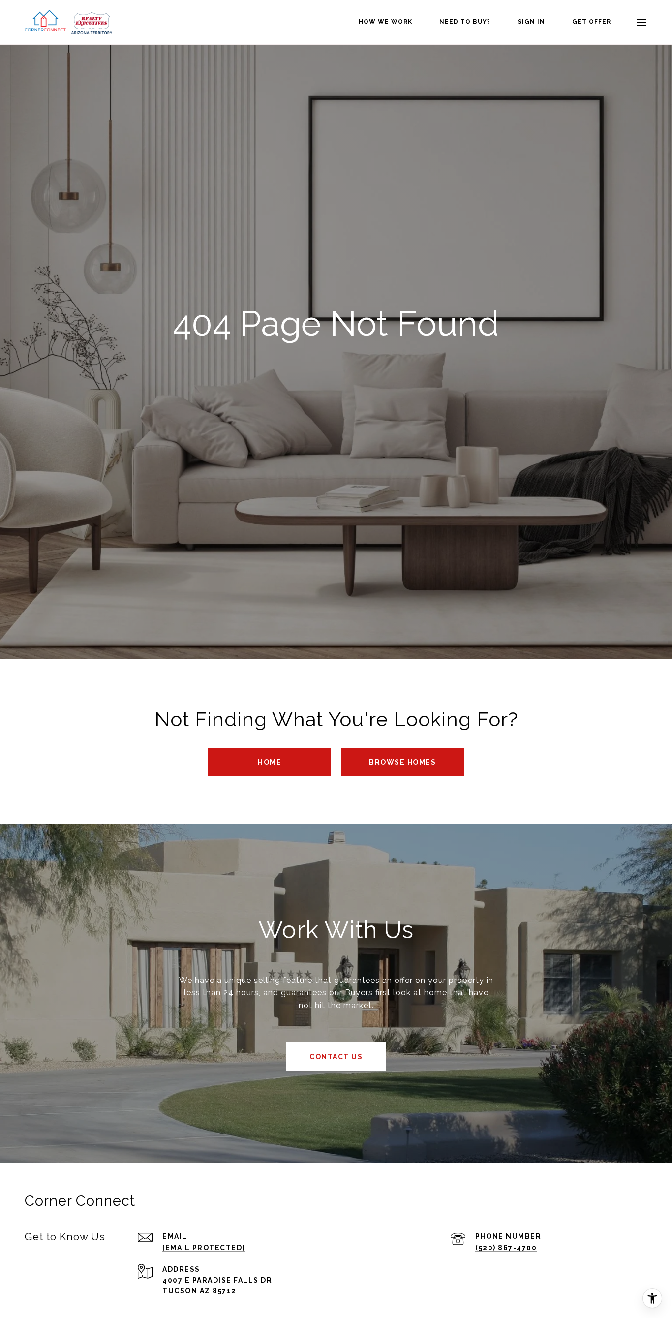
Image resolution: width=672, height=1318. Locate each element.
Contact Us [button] (336, 1057)
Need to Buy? (464, 21)
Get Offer (591, 21)
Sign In (531, 21)
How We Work (385, 21)
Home (269, 762)
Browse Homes (402, 762)
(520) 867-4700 (506, 1248)
